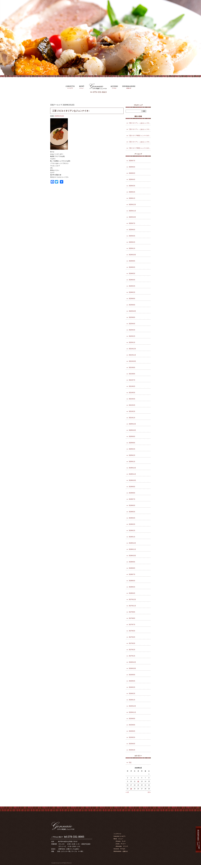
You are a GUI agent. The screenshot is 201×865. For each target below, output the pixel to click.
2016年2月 (132, 693)
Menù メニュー (81, 86)
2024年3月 (132, 286)
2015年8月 (132, 725)
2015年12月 (132, 706)
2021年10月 (132, 361)
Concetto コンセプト (70, 86)
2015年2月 (132, 750)
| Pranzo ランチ (121, 841)
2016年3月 (132, 687)
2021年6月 (132, 386)
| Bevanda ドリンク (122, 846)
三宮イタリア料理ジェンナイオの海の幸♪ (140, 135)
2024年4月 (132, 280)
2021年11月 (132, 355)
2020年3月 (132, 449)
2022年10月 (132, 311)
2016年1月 (132, 700)
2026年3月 (132, 185)
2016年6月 (132, 681)
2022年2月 (132, 336)
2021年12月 (132, 348)
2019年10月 (132, 480)
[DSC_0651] (59, 148)
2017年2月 (132, 649)
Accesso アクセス (114, 86)
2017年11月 (132, 606)
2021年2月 (132, 411)
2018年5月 (132, 587)
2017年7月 (132, 624)
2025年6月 (132, 229)
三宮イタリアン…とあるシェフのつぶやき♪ (140, 123)
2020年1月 (132, 461)
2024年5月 (132, 273)
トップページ (97, 86)
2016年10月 (132, 668)
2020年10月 (132, 430)
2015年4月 (132, 743)
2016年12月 (132, 662)
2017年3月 (132, 643)
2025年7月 (132, 223)
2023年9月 (132, 298)
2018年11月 (132, 549)
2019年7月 (132, 499)
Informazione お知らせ (128, 86)
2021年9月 (132, 367)
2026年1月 (132, 198)
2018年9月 (132, 562)
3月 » (149, 792)
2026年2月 (132, 192)
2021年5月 (132, 392)
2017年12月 (132, 599)
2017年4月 (132, 637)
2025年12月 (132, 204)
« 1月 (127, 792)
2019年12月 (132, 468)
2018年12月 (132, 543)
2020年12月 (132, 424)
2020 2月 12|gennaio (9, 3)
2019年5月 (132, 511)
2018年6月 (132, 580)
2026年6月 (132, 167)
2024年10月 (132, 254)
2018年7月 (132, 574)
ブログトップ (138, 105)
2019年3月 (132, 524)
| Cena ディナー (121, 844)
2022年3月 (132, 330)
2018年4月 (132, 593)
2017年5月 (132, 631)
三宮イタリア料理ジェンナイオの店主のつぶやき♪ (140, 148)
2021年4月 (132, 399)
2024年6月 (132, 267)
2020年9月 (132, 436)
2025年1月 (132, 248)
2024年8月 (132, 261)
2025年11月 (132, 211)
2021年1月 (132, 417)
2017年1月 (132, 656)
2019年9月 (132, 486)
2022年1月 (132, 342)
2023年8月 (132, 305)
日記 (130, 762)
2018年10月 (132, 555)
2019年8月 (132, 493)
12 (138, 781)
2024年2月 (132, 292)
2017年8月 (132, 618)
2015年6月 (132, 731)
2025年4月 (132, 236)
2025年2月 (132, 242)
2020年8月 (132, 443)
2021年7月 (132, 380)
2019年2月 (132, 530)
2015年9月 (132, 718)
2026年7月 (132, 160)
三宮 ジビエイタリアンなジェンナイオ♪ (71, 111)
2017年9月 (132, 612)
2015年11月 (132, 712)
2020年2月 (132, 455)
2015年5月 (132, 737)
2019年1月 (132, 537)
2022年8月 (132, 317)
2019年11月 (132, 474)
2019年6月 (132, 505)
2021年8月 (132, 374)
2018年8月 (132, 568)
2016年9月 (132, 674)
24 (131, 788)
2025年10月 (132, 217)
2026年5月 (132, 173)
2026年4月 (132, 179)
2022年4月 (132, 323)
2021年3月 (132, 405)
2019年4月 (132, 518)
